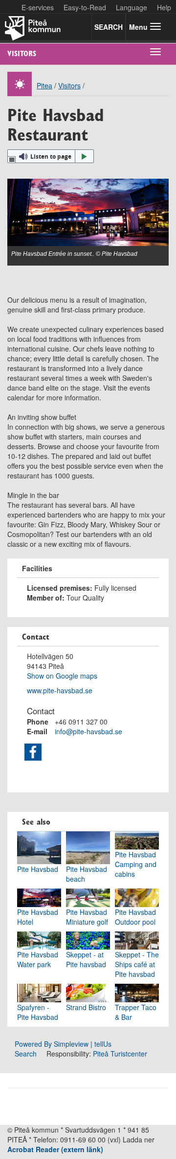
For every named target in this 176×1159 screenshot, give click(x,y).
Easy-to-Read (85, 7)
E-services (38, 7)
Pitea (44, 85)
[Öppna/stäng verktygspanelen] (12, 159)
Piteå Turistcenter (120, 1053)
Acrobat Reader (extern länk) (55, 1149)
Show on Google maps (62, 676)
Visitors (21, 53)
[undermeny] (155, 51)
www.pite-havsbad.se (59, 690)
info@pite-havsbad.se (88, 731)
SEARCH (108, 27)
